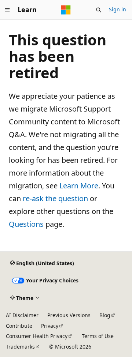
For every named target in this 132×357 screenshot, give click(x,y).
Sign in (117, 9)
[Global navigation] (7, 9)
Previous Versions (69, 315)
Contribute (19, 325)
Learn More (78, 186)
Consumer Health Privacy (36, 335)
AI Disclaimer (22, 315)
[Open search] (98, 9)
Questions (26, 224)
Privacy (49, 325)
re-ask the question (55, 198)
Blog (104, 315)
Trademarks (20, 346)
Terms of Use (98, 335)
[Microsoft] (66, 10)
